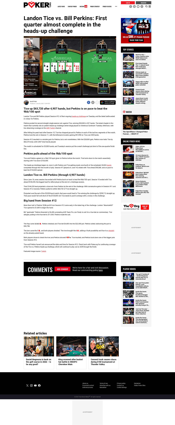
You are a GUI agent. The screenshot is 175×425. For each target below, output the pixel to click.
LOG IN (128, 2)
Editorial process (87, 387)
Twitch (43, 251)
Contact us (120, 385)
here (101, 270)
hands (109, 165)
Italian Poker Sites (139, 385)
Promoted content (88, 385)
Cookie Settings (122, 387)
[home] (37, 4)
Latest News (61, 6)
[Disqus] (70, 303)
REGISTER (143, 2)
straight (111, 231)
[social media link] (130, 6)
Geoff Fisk (33, 101)
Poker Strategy (95, 6)
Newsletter (103, 387)
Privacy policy (121, 383)
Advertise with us (105, 385)
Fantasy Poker (72, 6)
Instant (83, 6)
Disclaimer (137, 383)
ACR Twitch (50, 128)
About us (85, 383)
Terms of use (104, 383)
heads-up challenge (79, 116)
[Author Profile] (26, 102)
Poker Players (107, 6)
